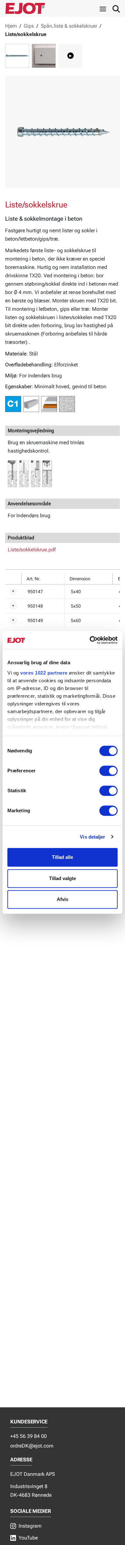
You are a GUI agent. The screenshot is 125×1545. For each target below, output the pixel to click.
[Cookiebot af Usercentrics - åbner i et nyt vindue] (90, 640)
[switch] (108, 771)
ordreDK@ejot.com (32, 1446)
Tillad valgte (62, 878)
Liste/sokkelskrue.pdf (32, 550)
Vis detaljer (92, 837)
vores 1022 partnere (44, 673)
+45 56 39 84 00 (28, 1436)
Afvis (62, 899)
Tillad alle (62, 857)
